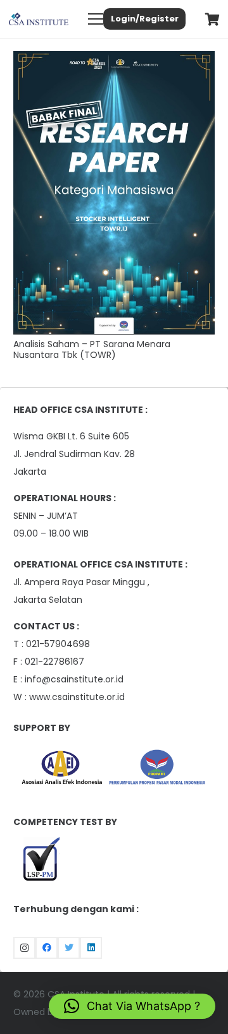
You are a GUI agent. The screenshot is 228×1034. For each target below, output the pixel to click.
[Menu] (95, 19)
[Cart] (212, 19)
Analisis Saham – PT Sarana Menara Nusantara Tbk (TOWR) (91, 349)
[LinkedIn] (91, 948)
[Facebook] (46, 948)
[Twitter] (69, 948)
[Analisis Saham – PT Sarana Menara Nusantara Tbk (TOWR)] (114, 60)
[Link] (38, 19)
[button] (132, 1006)
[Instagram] (24, 948)
